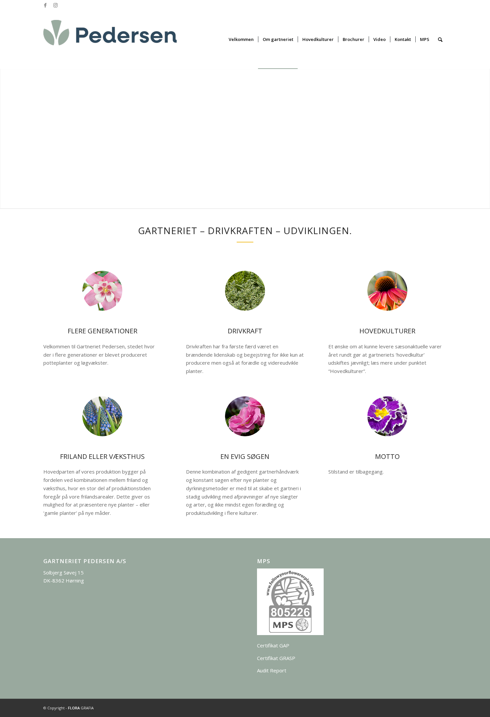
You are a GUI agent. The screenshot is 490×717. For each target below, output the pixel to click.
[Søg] (440, 39)
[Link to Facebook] (45, 5)
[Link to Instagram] (55, 5)
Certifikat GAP (273, 645)
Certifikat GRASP (276, 658)
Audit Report (271, 670)
